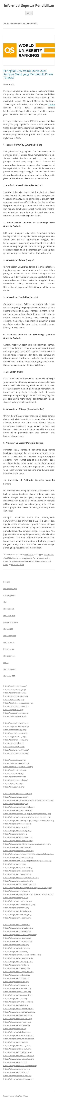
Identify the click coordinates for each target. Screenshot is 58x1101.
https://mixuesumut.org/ (13, 787)
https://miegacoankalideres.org (41, 854)
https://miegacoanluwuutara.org (17, 991)
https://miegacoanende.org (14, 813)
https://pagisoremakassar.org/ (16, 713)
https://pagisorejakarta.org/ (15, 716)
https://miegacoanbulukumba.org (17, 941)
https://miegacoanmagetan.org (16, 978)
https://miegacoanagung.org (39, 813)
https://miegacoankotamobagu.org (18, 958)
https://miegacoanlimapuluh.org (17, 1049)
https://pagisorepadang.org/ (15, 733)
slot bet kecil (8, 642)
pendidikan (29, 554)
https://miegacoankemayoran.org (17, 837)
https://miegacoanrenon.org (41, 800)
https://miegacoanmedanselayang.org (19, 904)
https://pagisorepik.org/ (13, 709)
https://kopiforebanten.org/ (15, 686)
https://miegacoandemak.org (15, 1042)
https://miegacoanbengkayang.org (17, 1052)
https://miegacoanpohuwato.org (17, 931)
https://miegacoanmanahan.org (16, 924)
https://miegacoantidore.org (15, 817)
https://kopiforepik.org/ (13, 743)
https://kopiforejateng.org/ (14, 689)
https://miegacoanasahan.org (15, 1005)
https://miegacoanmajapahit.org (17, 918)
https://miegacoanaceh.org (39, 817)
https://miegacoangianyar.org (15, 894)
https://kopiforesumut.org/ (14, 693)
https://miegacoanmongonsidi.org (17, 901)
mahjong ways (9, 595)
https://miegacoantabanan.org (16, 985)
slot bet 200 (8, 629)
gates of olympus (10, 622)
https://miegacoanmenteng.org (16, 860)
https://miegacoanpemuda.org (16, 800)
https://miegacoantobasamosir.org (18, 995)
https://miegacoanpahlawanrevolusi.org (20, 1065)
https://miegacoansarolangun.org (17, 1045)
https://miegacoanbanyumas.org (17, 938)
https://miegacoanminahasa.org (16, 891)
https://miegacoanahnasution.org (17, 793)
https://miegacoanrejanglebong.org (18, 1002)
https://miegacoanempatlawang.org (18, 1008)
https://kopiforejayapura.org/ (15, 696)
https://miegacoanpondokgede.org (18, 857)
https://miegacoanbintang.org (16, 944)
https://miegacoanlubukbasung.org (18, 871)
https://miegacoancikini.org (39, 844)
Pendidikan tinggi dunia (22, 558)
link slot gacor (9, 615)
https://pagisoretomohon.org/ (16, 726)
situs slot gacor (9, 635)
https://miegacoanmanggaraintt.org (18, 971)
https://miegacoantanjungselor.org (18, 881)
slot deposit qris (10, 588)
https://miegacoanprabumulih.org (17, 810)
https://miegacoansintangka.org (16, 948)
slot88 (5, 662)
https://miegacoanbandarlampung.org (19, 884)
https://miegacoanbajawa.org (15, 951)
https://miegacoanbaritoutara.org (17, 1018)
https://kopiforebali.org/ (13, 773)
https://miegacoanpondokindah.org (18, 850)
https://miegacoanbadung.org (16, 981)
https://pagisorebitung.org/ (14, 729)
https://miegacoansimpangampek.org (19, 1012)
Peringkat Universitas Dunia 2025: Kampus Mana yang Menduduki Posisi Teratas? (28, 74)
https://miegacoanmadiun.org (16, 1072)
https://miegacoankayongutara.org (18, 928)
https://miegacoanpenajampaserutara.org (21, 877)
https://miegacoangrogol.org (15, 854)
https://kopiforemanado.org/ (15, 780)
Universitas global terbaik (23, 561)
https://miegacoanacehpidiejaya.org (18, 1035)
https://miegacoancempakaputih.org (18, 1055)
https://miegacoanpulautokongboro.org (20, 934)
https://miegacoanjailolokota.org (17, 1032)
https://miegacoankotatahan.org (40, 820)
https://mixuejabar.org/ (13, 783)
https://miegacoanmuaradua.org (17, 874)
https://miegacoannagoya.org (15, 897)
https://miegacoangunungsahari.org (18, 1059)
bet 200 (6, 582)
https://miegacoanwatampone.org (17, 1015)
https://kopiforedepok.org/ (14, 770)
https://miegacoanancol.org (15, 1062)
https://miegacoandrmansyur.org (17, 1075)
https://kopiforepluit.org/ (13, 746)
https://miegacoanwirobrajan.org (17, 911)
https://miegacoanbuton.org (15, 998)
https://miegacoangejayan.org (16, 797)
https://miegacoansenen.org (15, 834)
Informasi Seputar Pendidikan (29, 5)
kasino (52, 104)
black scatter (8, 649)
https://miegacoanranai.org (14, 820)
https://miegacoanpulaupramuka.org (18, 807)
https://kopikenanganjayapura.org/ (18, 703)
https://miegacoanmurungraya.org (18, 961)
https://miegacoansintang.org (15, 803)
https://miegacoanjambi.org (15, 887)
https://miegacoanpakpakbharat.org (18, 1038)
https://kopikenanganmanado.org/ (18, 766)
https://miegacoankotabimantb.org (18, 840)
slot (4, 602)
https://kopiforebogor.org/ (14, 776)
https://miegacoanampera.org (16, 827)
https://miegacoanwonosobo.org (17, 823)
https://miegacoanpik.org (40, 860)
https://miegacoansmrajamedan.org (18, 1079)
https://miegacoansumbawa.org (16, 1025)
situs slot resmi (9, 669)
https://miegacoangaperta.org (16, 907)
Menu (29, 13)
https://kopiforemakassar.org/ (16, 753)
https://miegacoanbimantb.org (16, 965)
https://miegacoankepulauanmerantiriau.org (22, 954)
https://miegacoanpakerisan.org (16, 1069)
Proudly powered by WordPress (15, 1096)
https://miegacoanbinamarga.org (17, 830)
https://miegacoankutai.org (14, 1028)
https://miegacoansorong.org (39, 887)
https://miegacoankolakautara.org (17, 867)
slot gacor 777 (9, 656)
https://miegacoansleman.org (41, 894)
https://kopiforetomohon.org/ (16, 750)
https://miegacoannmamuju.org (16, 968)
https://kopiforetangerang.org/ (16, 706)
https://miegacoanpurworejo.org (17, 1022)
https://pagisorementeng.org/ (15, 723)
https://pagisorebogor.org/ (14, 760)
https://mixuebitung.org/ (13, 699)
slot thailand (8, 609)
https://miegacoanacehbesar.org (17, 988)
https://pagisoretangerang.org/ (16, 763)
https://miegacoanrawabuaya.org (17, 847)
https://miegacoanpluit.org (14, 864)
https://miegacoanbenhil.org (15, 844)
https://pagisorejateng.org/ (14, 736)
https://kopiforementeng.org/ (15, 740)
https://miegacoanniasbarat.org (16, 975)
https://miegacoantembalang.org (17, 914)
